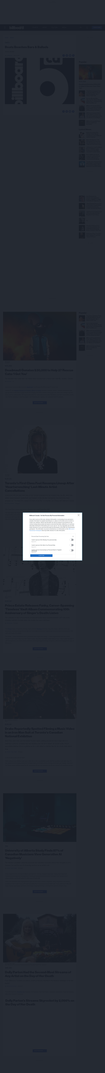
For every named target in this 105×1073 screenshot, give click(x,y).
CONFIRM (41, 555)
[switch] (72, 540)
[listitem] (52, 536)
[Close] (79, 515)
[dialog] (52, 536)
